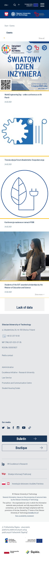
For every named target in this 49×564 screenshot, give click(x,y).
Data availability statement (24, 516)
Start (6, 26)
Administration (8, 367)
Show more (38, 294)
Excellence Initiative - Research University (18, 372)
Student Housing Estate (11, 388)
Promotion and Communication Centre (17, 383)
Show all (41, 38)
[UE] (29, 4)
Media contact (7, 355)
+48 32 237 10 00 (13, 335)
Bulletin (21, 439)
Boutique (21, 448)
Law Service (6, 377)
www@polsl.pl (33, 513)
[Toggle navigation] (42, 5)
